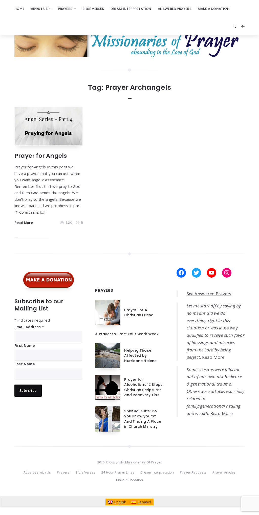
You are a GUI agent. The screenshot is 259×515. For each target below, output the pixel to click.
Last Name (24, 364)
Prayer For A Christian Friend (139, 312)
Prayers (65, 8)
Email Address (29, 326)
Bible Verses (93, 8)
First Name (24, 345)
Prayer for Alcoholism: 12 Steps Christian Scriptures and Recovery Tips (143, 387)
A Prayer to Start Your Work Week (126, 334)
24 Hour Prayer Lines (117, 472)
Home (19, 8)
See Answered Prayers (209, 294)
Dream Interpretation (131, 8)
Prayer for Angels (40, 156)
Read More (23, 222)
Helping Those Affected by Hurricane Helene (140, 355)
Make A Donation (214, 8)
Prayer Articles (223, 472)
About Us (39, 8)
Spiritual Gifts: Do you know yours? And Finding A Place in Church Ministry (142, 419)
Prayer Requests (193, 472)
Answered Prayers (174, 8)
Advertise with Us (37, 472)
